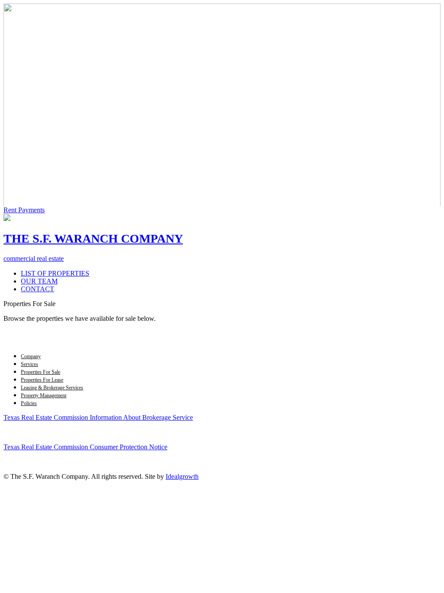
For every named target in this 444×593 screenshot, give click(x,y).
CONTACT (37, 289)
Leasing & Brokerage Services (52, 388)
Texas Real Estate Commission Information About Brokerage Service (98, 417)
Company (31, 356)
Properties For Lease (42, 380)
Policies (29, 403)
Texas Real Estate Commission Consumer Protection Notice (85, 447)
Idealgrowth (182, 476)
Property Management (43, 395)
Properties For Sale (40, 372)
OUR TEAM (39, 281)
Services (29, 364)
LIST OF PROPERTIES (55, 273)
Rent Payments (24, 210)
